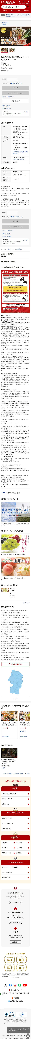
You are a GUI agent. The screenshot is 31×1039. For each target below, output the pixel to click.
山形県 (3, 768)
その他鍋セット (19, 249)
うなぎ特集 (5, 842)
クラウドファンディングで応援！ (10, 867)
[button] (28, 7)
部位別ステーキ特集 (7, 853)
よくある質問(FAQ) (15, 922)
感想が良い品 (5, 804)
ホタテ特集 (19, 847)
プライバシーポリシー (23, 1035)
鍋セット (10, 249)
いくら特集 (19, 842)
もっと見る (26, 602)
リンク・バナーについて (8, 1035)
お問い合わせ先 (7, 108)
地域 (12, 10)
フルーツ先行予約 (6, 828)
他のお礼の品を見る (18, 159)
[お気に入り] (28, 1036)
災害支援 (16, 998)
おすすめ (26, 10)
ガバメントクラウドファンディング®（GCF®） (15, 994)
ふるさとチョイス (16, 990)
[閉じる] (28, 1028)
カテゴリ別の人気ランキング (9, 793)
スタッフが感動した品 (7, 823)
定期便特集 (19, 853)
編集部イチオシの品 (7, 818)
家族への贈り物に (6, 877)
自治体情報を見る (16, 664)
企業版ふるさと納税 (16, 1001)
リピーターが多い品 (7, 799)
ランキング (18, 10)
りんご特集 (5, 847)
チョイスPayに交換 (7, 872)
